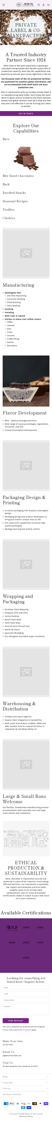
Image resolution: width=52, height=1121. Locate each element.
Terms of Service (24, 1030)
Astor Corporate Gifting (22, 1114)
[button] (38, 5)
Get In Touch (26, 114)
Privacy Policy (8, 1030)
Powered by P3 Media (26, 1116)
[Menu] (3, 5)
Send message (15, 1021)
